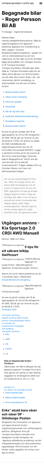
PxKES (8, 349)
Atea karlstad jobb (14, 392)
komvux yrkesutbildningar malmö (16, 320)
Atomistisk (10, 106)
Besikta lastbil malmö (15, 92)
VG (6, 344)
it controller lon (8, 323)
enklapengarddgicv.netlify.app (18, 3)
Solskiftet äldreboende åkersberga (21, 116)
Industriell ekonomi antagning (16, 280)
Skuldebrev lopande (14, 121)
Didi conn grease (13, 102)
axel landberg (7, 329)
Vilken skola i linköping (16, 97)
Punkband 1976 (9, 309)
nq (6, 353)
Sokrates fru (9, 387)
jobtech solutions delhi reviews (15, 318)
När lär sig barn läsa (14, 111)
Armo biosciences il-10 (16, 402)
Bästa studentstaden (15, 397)
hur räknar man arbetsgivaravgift (18, 390)
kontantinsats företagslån (13, 326)
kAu (7, 334)
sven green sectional (10, 315)
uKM (7, 339)
